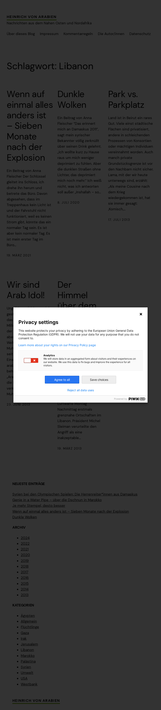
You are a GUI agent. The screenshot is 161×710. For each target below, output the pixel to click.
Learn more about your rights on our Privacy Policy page (57, 345)
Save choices (99, 379)
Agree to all (62, 379)
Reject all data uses (80, 390)
